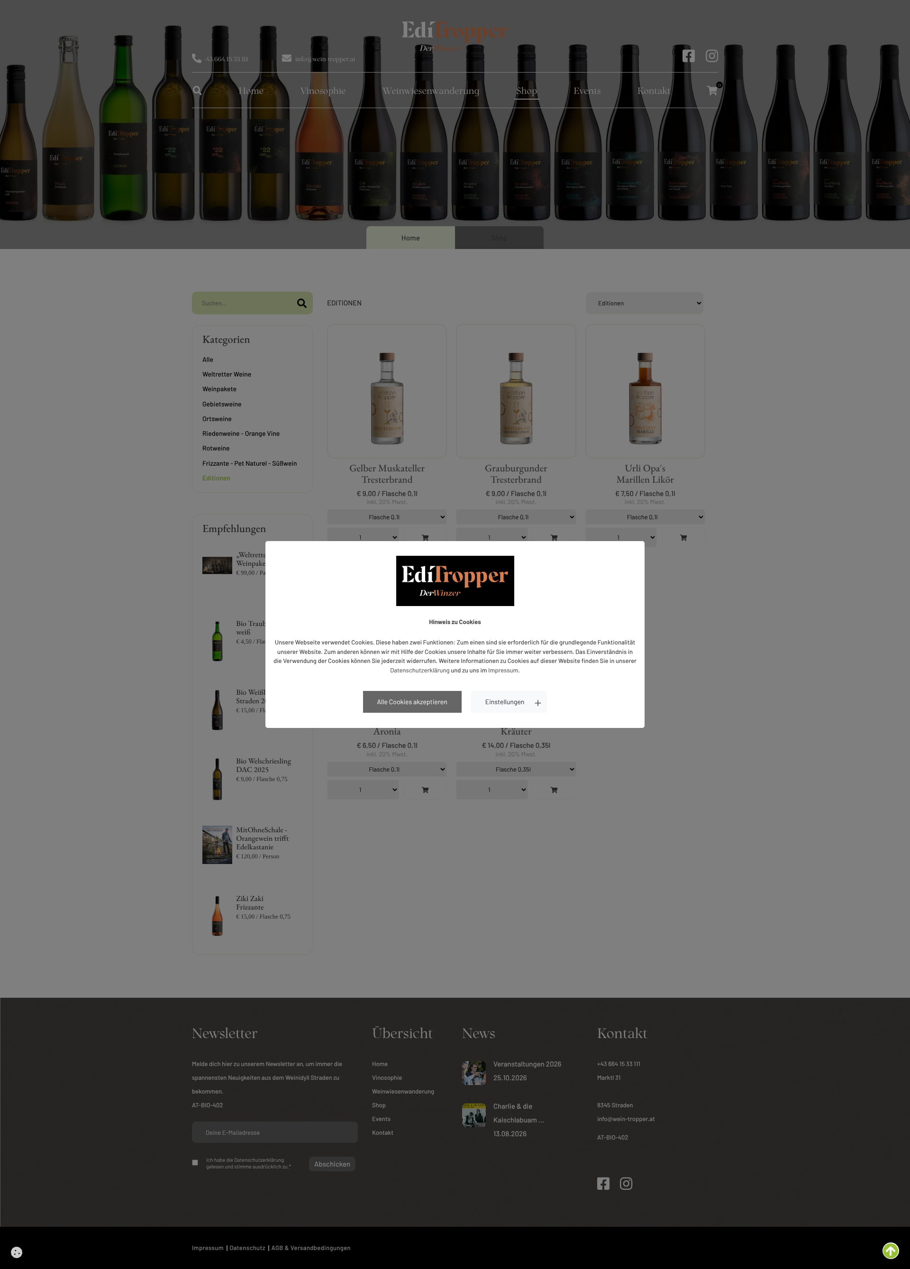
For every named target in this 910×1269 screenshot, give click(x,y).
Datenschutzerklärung (419, 670)
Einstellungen (505, 702)
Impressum (503, 670)
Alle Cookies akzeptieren (412, 702)
